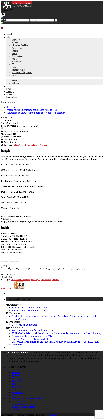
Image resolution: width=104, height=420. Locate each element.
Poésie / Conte (17, 48)
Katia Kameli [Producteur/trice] (29, 310)
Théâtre (15, 50)
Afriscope (10, 91)
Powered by (7, 288)
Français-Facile (11, 97)
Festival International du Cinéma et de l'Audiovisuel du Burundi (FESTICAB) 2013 (55, 341)
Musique (15, 42)
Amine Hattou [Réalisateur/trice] (29, 307)
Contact (16, 409)
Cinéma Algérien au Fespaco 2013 (30, 338)
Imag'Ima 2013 (19, 344)
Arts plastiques (17, 56)
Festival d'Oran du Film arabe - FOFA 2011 (34, 330)
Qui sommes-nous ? (17, 352)
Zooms (9, 86)
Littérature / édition (20, 45)
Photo (14, 59)
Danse (14, 53)
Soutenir (11, 107)
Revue (8, 88)
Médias (14, 75)
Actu (8, 37)
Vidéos (14, 80)
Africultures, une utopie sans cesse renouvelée (31, 109)
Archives (53, 414)
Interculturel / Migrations (22, 72)
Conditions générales (23, 403)
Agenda (9, 94)
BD (13, 64)
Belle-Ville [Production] (25, 324)
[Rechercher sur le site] (3, 14)
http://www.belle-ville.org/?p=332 (30, 144)
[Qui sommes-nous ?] (2, 23)
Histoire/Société (18, 69)
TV (7, 78)
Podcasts (15, 83)
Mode (14, 67)
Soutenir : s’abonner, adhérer (27, 398)
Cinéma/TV (16, 39)
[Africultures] (16, 11)
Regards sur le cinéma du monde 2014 (32, 336)
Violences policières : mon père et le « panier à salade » (35, 112)
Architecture (16, 61)
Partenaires (18, 401)
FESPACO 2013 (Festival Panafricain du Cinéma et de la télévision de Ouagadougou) (56, 333)
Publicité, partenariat (23, 406)
